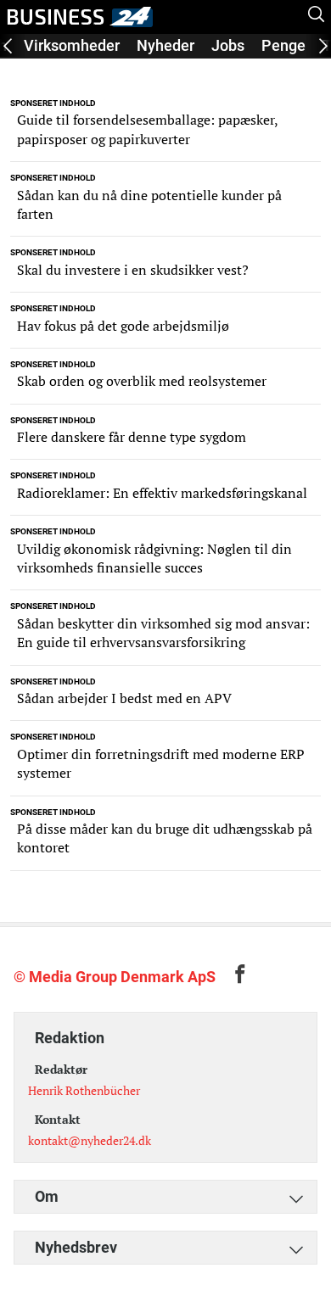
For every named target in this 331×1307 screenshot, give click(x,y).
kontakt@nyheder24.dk (89, 1140)
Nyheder (165, 45)
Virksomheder (72, 45)
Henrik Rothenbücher (84, 1090)
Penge (283, 45)
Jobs (227, 45)
